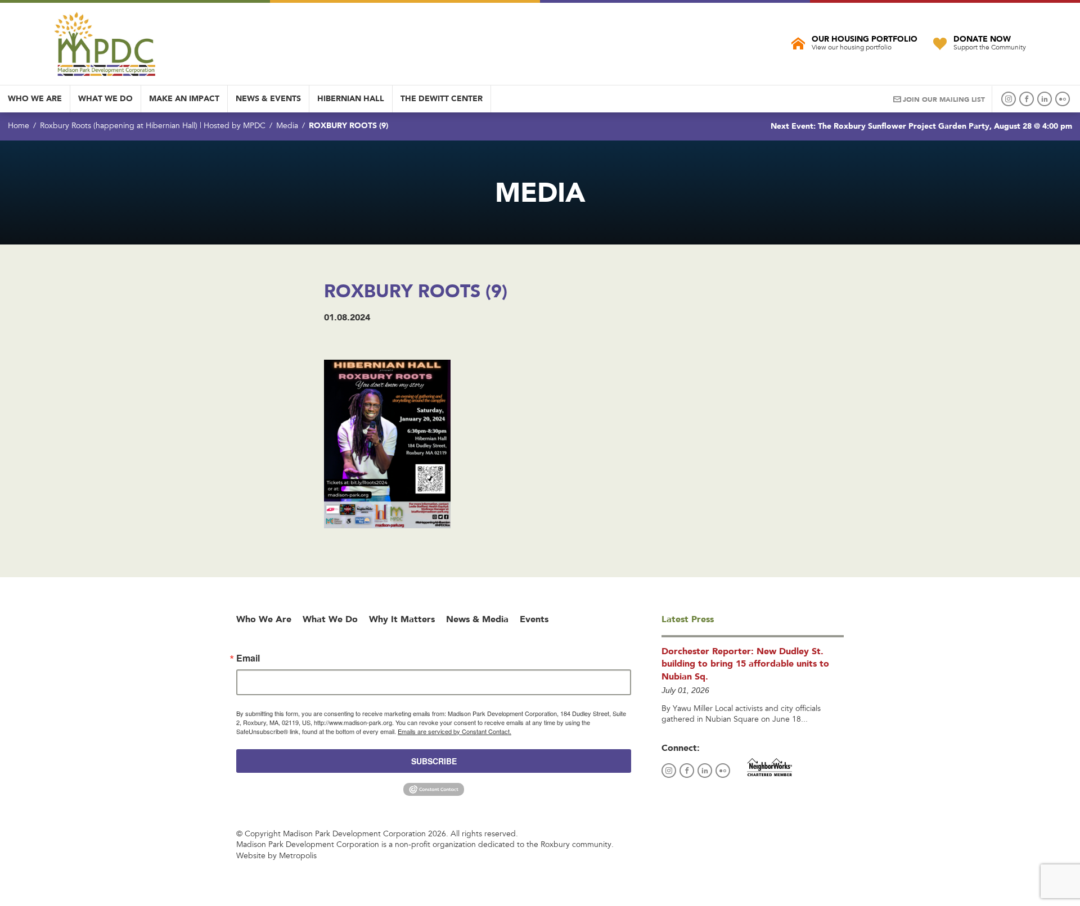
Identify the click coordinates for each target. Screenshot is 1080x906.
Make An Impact (184, 98)
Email (248, 658)
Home (18, 126)
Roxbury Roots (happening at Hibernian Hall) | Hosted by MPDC (153, 126)
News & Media (477, 619)
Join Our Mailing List (944, 99)
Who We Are (35, 98)
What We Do (105, 98)
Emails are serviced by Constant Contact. (454, 731)
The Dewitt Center (441, 98)
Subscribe (434, 761)
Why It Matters (402, 619)
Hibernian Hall (350, 98)
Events (534, 619)
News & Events (268, 98)
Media (287, 126)
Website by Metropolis (276, 856)
